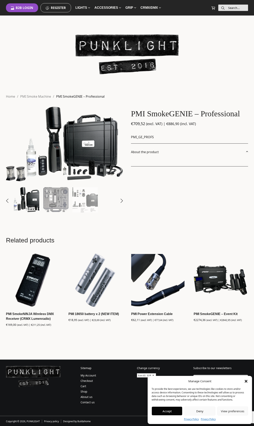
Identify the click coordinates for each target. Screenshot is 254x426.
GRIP (129, 7)
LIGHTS (81, 7)
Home (10, 96)
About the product (145, 152)
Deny (199, 411)
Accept (167, 411)
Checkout (87, 381)
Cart (83, 386)
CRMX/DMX (149, 7)
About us (86, 397)
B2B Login (24, 8)
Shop (84, 391)
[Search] (223, 8)
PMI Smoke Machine (35, 96)
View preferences (232, 411)
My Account (88, 375)
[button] (246, 381)
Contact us (88, 402)
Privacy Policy (191, 419)
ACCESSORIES (106, 7)
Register (58, 8)
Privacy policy (51, 421)
